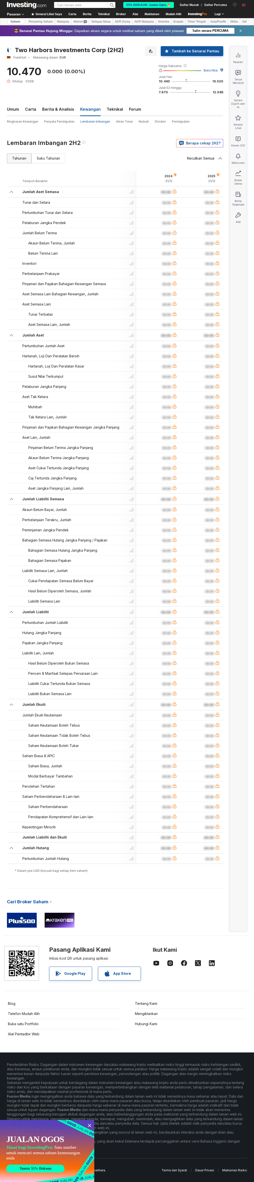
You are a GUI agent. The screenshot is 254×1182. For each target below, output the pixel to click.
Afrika (234, 21)
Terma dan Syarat (174, 1170)
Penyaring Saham (41, 21)
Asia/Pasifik (218, 21)
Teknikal (115, 109)
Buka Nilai (211, 70)
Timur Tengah (197, 21)
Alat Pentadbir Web (23, 1034)
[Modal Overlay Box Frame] (47, 1151)
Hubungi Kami (146, 1024)
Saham (15, 21)
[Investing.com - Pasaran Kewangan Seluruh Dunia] (26, 4)
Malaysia (63, 21)
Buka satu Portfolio (23, 1024)
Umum (13, 109)
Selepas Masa (101, 21)
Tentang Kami (146, 1003)
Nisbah (144, 121)
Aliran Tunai (124, 121)
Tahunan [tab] (19, 158)
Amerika (163, 21)
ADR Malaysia (144, 21)
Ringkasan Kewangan (22, 121)
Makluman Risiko (234, 1170)
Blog (11, 1003)
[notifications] (235, 4)
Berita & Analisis (58, 109)
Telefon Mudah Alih (24, 1014)
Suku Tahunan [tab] (48, 158)
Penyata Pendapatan (59, 121)
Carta (30, 109)
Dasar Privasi (204, 1170)
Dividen (160, 121)
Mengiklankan (146, 1014)
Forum (135, 109)
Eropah (178, 21)
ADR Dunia (122, 21)
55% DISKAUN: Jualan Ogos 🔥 (148, 5)
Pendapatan (181, 121)
